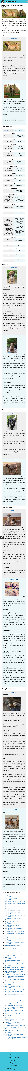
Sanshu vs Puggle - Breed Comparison (15, 948)
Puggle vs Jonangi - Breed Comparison (15, 1025)
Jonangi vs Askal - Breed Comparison (14, 1000)
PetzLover (14, 1060)
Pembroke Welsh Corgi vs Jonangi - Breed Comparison (14, 1011)
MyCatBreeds (14, 1065)
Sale (16, 38)
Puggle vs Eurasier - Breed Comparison (15, 910)
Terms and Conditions (14, 1057)
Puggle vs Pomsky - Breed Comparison (15, 901)
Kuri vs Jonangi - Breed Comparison (14, 1005)
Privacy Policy (14, 1054)
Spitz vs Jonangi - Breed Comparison (14, 989)
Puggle (12, 38)
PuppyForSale (14, 1063)
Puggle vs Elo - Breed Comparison (14, 937)
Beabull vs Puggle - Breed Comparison (15, 967)
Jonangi (12, 81)
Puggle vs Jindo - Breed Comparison (14, 931)
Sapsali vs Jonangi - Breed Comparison (15, 974)
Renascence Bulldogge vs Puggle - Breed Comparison (14, 951)
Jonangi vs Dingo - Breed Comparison (14, 998)
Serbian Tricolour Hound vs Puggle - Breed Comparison (14, 954)
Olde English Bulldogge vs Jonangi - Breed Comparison (14, 972)
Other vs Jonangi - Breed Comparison (14, 969)
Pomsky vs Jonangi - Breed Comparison (15, 1013)
